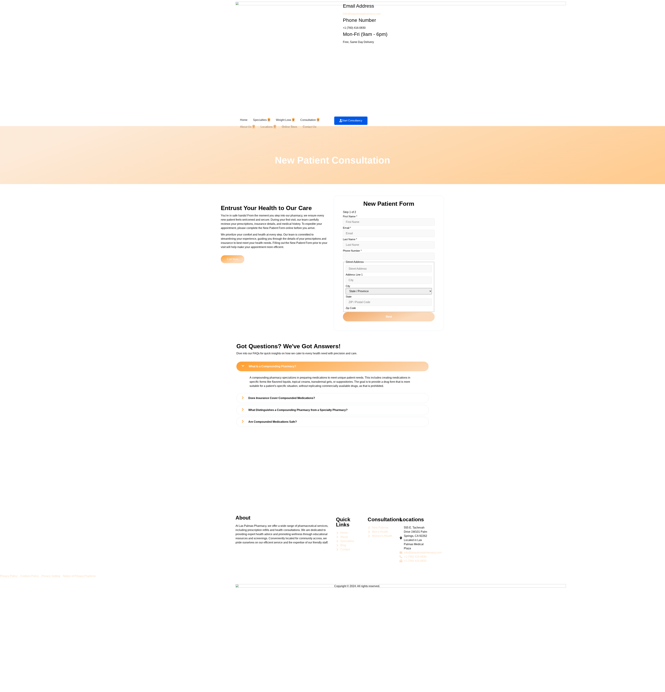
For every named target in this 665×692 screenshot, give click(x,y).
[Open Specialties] (269, 120)
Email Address (358, 6)
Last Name (350, 239)
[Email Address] (338, 6)
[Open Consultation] (318, 120)
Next (389, 316)
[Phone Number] (338, 20)
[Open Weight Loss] (293, 120)
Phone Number (359, 20)
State (349, 296)
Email (347, 228)
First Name (350, 216)
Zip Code (351, 308)
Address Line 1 (354, 274)
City (348, 286)
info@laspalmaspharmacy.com (362, 13)
